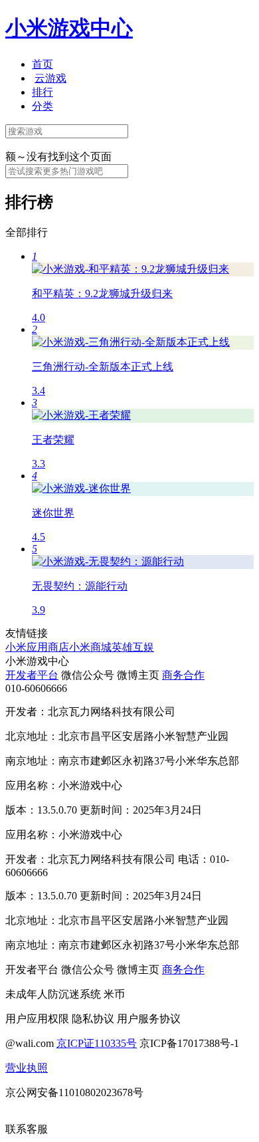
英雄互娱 (133, 647)
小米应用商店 (37, 647)
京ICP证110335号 (96, 1043)
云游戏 (50, 78)
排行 (42, 92)
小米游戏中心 (69, 28)
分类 (42, 106)
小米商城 (90, 647)
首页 (42, 64)
